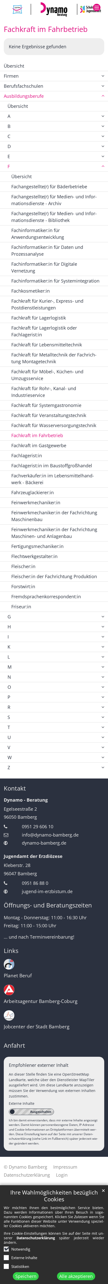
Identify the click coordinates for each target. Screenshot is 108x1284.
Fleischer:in (23, 566)
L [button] (9, 657)
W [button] (10, 757)
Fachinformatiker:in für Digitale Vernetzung (44, 267)
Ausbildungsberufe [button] (24, 96)
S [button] (9, 717)
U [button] (9, 737)
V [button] (9, 747)
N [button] (9, 677)
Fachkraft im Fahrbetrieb (46, 29)
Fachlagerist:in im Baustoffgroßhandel (51, 466)
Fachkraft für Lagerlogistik (38, 318)
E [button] (9, 156)
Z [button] (9, 767)
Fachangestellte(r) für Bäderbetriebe (49, 187)
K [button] (9, 647)
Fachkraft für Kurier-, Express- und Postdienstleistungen (47, 304)
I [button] (8, 637)
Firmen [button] (11, 76)
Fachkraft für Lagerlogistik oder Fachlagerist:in (44, 331)
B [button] (9, 126)
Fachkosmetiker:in (30, 291)
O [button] (9, 687)
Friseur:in (21, 607)
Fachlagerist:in (26, 455)
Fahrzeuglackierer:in (32, 492)
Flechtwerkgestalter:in (34, 556)
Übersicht (14, 66)
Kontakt (15, 788)
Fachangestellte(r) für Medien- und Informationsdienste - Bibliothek (54, 216)
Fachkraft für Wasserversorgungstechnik (53, 425)
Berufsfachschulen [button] (23, 86)
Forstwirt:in (23, 586)
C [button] (9, 136)
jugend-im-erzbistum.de (47, 891)
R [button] (9, 707)
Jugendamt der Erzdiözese (33, 856)
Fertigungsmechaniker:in (37, 546)
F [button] (9, 166)
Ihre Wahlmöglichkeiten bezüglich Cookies (54, 1196)
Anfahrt (14, 1045)
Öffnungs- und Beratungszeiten (48, 905)
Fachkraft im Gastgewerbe (38, 445)
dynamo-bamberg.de (44, 843)
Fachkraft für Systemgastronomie (46, 405)
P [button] (9, 697)
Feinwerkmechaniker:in (35, 502)
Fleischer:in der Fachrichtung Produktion (54, 576)
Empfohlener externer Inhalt (38, 1065)
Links (11, 950)
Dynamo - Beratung (26, 800)
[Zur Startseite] (54, 9)
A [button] (9, 116)
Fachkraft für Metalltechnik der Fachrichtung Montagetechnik (53, 358)
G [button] (9, 617)
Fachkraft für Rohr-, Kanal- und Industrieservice (43, 391)
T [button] (9, 727)
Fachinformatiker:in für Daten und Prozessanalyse (47, 250)
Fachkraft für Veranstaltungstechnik (48, 415)
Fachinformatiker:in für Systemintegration (55, 281)
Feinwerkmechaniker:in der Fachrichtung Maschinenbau (54, 516)
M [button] (10, 667)
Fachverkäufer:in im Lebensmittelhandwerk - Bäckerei (52, 479)
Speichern (25, 1276)
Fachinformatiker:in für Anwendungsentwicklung (37, 233)
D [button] (9, 146)
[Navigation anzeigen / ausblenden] (96, 7)
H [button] (9, 627)
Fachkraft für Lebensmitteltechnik (46, 345)
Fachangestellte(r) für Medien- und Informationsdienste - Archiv (54, 200)
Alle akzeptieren (76, 1276)
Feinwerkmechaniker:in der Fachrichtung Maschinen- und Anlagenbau (54, 532)
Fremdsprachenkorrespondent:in (46, 596)
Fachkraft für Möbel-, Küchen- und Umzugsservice (47, 375)
